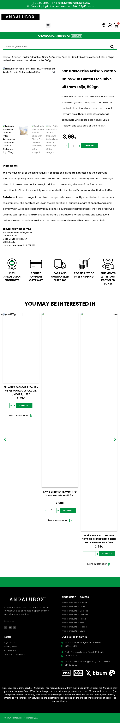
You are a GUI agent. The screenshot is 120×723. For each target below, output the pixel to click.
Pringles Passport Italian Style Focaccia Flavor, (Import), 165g (21, 391)
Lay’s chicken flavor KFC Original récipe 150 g (60, 493)
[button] (48, 25)
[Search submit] (113, 47)
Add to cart (89, 146)
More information (19, 415)
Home (6, 57)
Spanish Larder (20, 57)
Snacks (35, 57)
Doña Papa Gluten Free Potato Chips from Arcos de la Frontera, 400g (99, 539)
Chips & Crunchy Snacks (56, 57)
